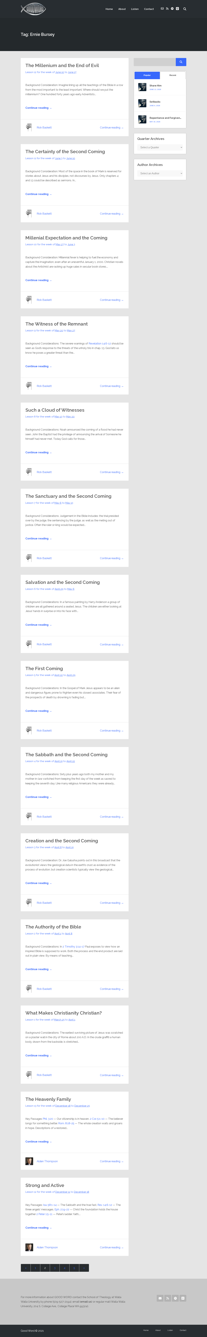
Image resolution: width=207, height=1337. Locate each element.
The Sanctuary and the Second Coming (68, 496)
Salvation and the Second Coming (62, 582)
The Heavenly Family (48, 1099)
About (122, 9)
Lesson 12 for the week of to (50, 72)
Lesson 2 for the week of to (48, 933)
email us (85, 1301)
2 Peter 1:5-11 (44, 1214)
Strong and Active (44, 1185)
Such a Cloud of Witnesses (54, 410)
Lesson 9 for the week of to (50, 330)
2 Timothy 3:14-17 (73, 946)
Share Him (156, 85)
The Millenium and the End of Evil (62, 65)
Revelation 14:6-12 (100, 343)
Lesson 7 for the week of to (49, 502)
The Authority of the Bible (53, 927)
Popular (147, 75)
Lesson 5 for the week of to (50, 675)
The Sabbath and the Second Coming (66, 754)
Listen (135, 9)
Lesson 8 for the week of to (50, 416)
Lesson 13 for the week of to (57, 1105)
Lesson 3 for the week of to (49, 847)
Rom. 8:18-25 (66, 1123)
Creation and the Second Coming (61, 840)
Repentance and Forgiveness (167, 118)
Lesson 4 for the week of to (50, 761)
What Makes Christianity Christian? (63, 1013)
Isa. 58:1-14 (50, 1204)
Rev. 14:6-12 (105, 1204)
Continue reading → (38, 107)
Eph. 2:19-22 (61, 1209)
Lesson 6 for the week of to (49, 589)
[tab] (147, 75)
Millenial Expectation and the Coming (66, 238)
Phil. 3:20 (48, 1118)
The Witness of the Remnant (56, 324)
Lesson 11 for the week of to (50, 158)
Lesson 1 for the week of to (50, 1019)
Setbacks (155, 101)
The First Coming (44, 668)
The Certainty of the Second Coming (65, 151)
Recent (172, 75)
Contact (149, 9)
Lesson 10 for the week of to (50, 244)
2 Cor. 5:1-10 (97, 1118)
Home (109, 9)
